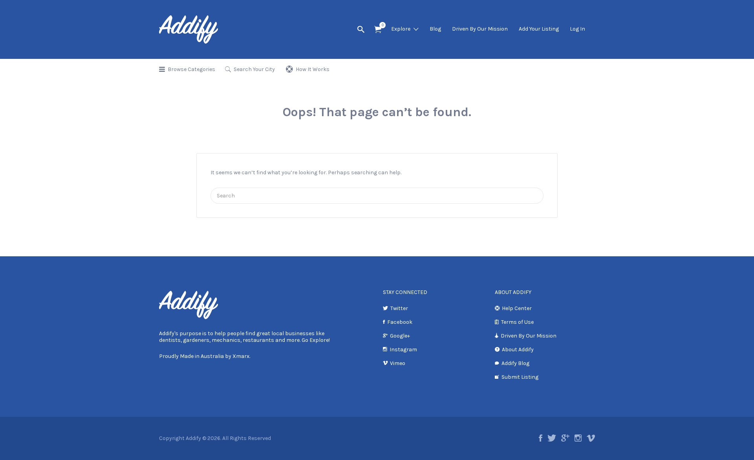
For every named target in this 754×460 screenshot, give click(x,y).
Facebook (399, 322)
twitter (551, 438)
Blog (435, 29)
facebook (540, 438)
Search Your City (254, 69)
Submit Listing (519, 377)
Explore (400, 29)
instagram (578, 438)
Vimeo (397, 363)
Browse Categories (191, 69)
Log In (577, 29)
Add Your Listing (539, 29)
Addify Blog (515, 363)
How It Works (312, 69)
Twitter (399, 308)
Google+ (400, 335)
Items (377, 29)
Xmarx (240, 356)
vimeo (591, 438)
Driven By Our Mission (480, 29)
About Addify (518, 349)
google (565, 438)
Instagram (403, 349)
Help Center (517, 308)
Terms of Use (517, 322)
